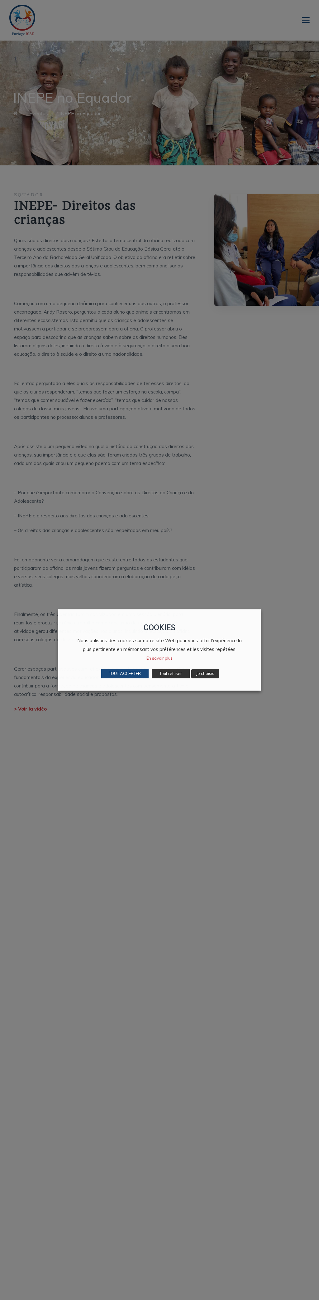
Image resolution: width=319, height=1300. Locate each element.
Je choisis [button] (205, 673)
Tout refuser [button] (171, 673)
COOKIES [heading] (159, 627)
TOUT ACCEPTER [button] (125, 673)
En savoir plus (159, 658)
